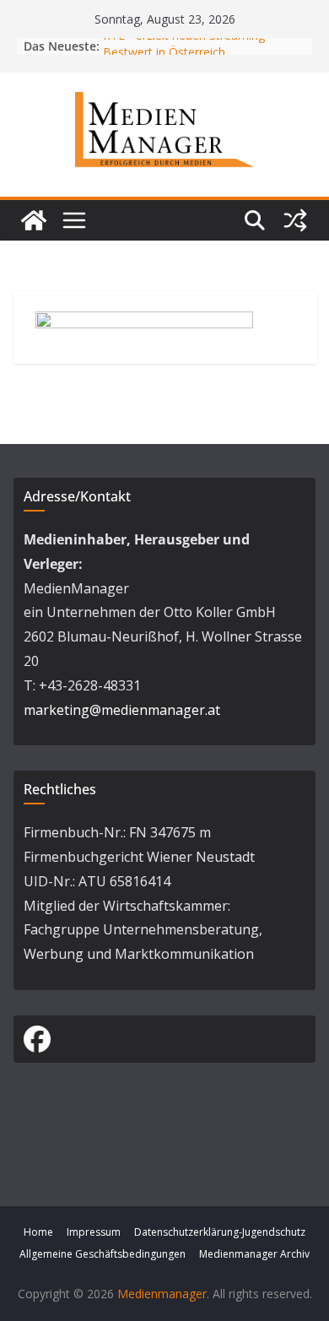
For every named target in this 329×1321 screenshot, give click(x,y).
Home (38, 1232)
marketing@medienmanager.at (122, 710)
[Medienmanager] (33, 220)
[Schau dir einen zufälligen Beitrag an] (295, 220)
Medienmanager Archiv (254, 1254)
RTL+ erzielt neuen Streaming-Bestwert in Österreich (186, 46)
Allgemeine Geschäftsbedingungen (102, 1254)
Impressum (94, 1232)
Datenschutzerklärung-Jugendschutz (219, 1232)
